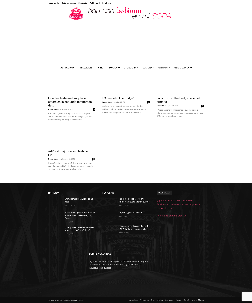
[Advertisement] (126, 42)
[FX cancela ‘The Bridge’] (126, 83)
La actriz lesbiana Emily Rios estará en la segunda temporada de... (70, 101)
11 (94, 159)
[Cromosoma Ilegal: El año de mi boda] (55, 202)
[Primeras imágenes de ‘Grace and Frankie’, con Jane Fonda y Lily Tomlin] (55, 216)
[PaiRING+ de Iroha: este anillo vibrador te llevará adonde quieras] (109, 202)
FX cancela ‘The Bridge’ (118, 98)
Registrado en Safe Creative (172, 215)
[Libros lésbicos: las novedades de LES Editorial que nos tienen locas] (109, 230)
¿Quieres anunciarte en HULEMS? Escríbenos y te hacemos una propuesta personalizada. (178, 204)
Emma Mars (53, 109)
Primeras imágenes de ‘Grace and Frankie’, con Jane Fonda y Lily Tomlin (80, 215)
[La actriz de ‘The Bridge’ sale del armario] (180, 83)
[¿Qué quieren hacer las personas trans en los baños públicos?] (55, 231)
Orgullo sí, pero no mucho (130, 212)
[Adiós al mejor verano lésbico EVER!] (71, 137)
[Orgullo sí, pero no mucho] (109, 216)
